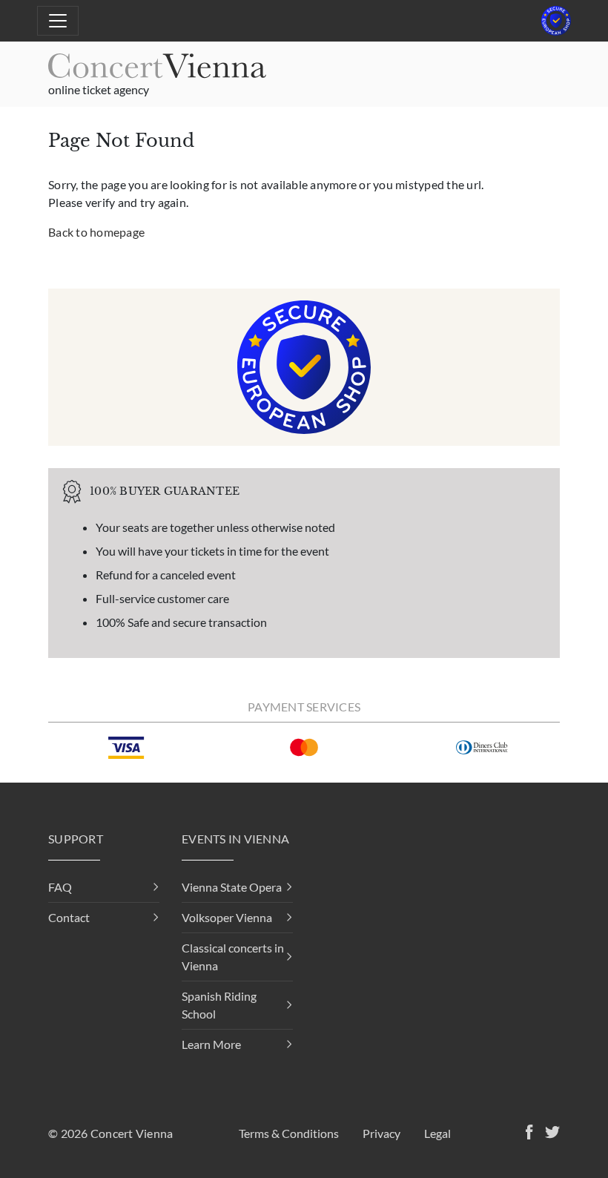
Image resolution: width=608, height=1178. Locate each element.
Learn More (211, 1044)
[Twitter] (549, 1134)
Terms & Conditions (289, 1133)
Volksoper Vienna (227, 917)
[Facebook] (526, 1134)
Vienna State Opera (232, 887)
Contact (69, 917)
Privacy (381, 1133)
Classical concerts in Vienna (233, 957)
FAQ (60, 887)
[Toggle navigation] (58, 21)
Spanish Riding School (219, 1005)
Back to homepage (96, 232)
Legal (437, 1133)
